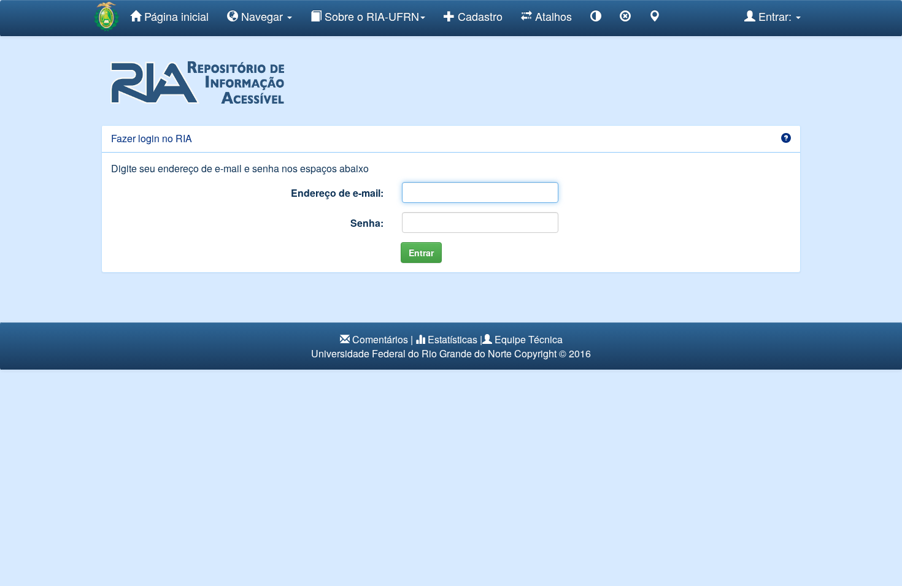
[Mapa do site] (654, 18)
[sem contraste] (625, 18)
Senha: (367, 223)
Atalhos (552, 16)
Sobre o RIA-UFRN (370, 16)
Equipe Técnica (529, 339)
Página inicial (175, 16)
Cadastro (479, 16)
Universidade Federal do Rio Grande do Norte (411, 353)
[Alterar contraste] (596, 18)
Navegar (262, 16)
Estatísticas (452, 339)
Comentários (380, 339)
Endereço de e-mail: (337, 193)
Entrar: (775, 16)
